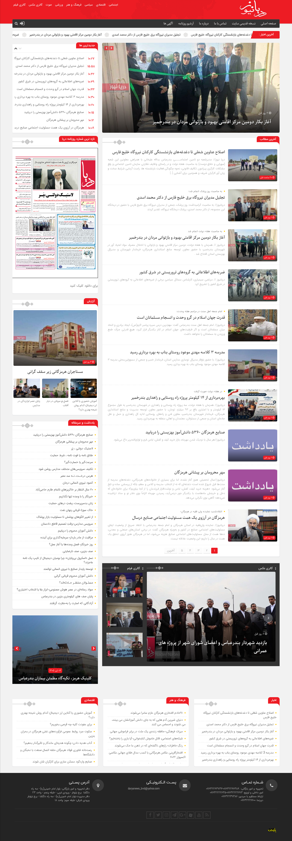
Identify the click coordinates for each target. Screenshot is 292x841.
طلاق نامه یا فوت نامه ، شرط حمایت (71, 455)
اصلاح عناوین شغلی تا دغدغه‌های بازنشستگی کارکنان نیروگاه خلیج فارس (168, 152)
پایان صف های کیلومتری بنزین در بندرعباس (67, 596)
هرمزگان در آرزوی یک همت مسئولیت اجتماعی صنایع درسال (48, 127)
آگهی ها (168, 23)
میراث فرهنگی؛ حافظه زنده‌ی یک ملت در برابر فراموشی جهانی (146, 731)
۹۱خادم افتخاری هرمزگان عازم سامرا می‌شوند (156, 713)
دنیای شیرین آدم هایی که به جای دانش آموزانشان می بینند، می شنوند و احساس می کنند (149, 722)
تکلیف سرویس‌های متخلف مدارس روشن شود (65, 469)
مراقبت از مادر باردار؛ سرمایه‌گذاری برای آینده (66, 537)
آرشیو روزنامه (186, 23)
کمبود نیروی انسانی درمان (78, 482)
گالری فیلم (19, 5)
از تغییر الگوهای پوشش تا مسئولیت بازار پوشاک (64, 517)
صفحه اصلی (268, 23)
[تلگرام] (174, 815)
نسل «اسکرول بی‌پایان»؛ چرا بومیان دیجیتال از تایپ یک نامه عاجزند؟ (58, 560)
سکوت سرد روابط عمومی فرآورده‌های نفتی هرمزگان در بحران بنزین (58, 734)
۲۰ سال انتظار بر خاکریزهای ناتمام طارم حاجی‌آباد (64, 489)
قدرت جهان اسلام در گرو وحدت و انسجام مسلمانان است (50, 89)
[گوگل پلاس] (182, 815)
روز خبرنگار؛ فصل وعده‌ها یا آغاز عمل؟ (71, 544)
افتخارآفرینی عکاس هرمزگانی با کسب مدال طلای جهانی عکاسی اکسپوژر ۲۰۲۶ (147, 755)
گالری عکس (35, 5)
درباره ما (204, 23)
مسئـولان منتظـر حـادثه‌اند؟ (76, 582)
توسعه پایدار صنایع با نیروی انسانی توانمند (68, 569)
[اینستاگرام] (166, 815)
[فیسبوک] (150, 815)
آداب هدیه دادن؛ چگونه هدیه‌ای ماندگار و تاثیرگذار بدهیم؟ (58, 743)
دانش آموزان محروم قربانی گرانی (73, 575)
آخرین (171, 550)
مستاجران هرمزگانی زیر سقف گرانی (55, 372)
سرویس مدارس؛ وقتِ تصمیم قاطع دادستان (67, 523)
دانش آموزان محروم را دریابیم (75, 530)
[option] (191, 88)
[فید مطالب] (207, 815)
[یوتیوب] (198, 815)
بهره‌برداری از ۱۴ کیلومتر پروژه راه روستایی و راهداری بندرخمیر (47, 104)
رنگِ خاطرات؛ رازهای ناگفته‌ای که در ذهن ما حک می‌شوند (149, 745)
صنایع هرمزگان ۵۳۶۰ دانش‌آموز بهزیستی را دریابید (54, 112)
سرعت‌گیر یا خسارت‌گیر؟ (78, 462)
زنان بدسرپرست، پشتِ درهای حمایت (71, 503)
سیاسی (89, 5)
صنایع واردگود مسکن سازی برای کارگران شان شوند (62, 761)
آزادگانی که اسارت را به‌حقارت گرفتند (71, 603)
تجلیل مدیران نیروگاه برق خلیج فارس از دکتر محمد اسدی (247, 34)
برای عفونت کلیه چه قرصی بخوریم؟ (71, 724)
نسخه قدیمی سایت (243, 23)
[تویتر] (158, 815)
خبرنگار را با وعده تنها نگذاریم (76, 496)
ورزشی (59, 5)
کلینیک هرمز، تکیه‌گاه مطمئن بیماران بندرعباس (55, 678)
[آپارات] (190, 815)
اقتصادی (101, 5)
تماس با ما (220, 23)
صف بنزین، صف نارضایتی (78, 551)
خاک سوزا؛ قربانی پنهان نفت (76, 510)
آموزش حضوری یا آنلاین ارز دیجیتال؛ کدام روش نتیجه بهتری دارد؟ (84, 405)
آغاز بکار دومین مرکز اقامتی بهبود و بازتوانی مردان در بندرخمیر (166, 34)
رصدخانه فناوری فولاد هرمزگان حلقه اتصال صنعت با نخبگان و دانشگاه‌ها (57, 752)
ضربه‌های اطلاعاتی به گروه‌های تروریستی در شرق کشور (87, 34)
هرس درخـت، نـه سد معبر (76, 475)
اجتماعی (113, 5)
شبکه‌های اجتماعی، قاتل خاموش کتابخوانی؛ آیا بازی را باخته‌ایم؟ (146, 738)
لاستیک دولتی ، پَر (82, 448)
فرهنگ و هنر (73, 5)
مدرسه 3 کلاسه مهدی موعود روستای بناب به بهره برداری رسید (47, 96)
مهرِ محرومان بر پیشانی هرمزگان (65, 120)
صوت (49, 5)
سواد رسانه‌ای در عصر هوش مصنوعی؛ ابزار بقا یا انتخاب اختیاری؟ (55, 589)
